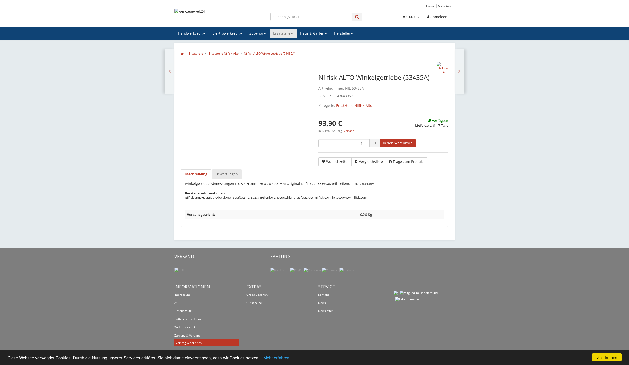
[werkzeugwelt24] (218, 16)
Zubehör (256, 33)
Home (430, 6)
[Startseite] (182, 53)
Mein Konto (445, 6)
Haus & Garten (312, 33)
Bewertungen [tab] (227, 174)
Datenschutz (183, 311)
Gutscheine (254, 303)
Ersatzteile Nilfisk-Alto (354, 105)
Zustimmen (607, 357)
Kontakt (323, 295)
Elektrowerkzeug (226, 33)
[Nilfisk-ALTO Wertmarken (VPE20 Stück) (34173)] (169, 71)
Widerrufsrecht (184, 327)
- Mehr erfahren (275, 357)
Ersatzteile (281, 33)
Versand (349, 131)
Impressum (182, 295)
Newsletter (325, 311)
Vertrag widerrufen (189, 343)
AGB (177, 303)
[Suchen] (357, 16)
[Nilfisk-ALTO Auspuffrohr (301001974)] (459, 71)
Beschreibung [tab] (196, 174)
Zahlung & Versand (187, 335)
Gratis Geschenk (257, 295)
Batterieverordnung (187, 319)
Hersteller (342, 33)
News (322, 303)
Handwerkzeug (190, 33)
